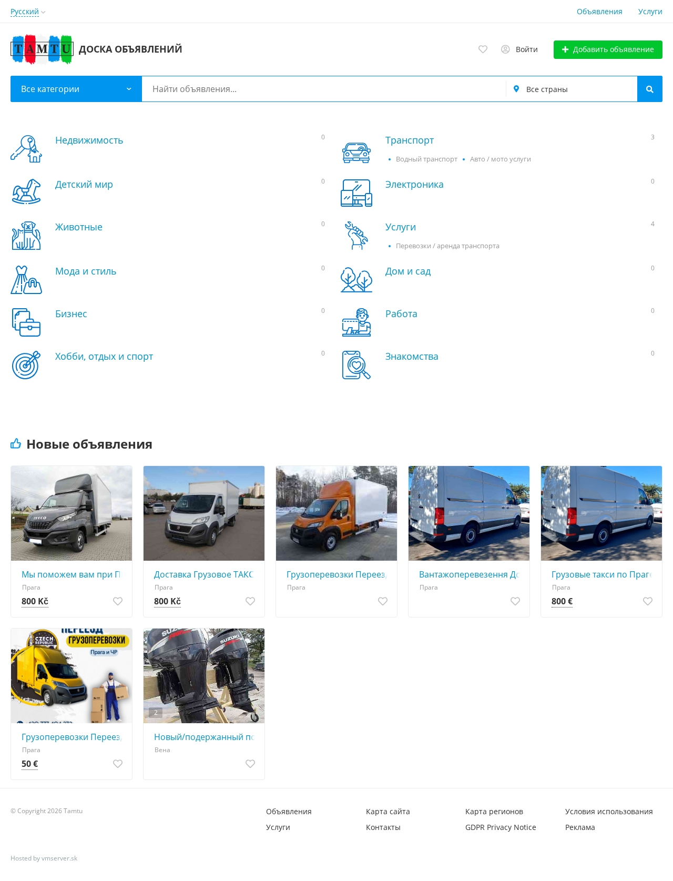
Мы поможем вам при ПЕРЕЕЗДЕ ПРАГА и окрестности (74, 574)
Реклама (580, 827)
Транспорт (409, 140)
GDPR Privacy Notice (500, 827)
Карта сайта (388, 811)
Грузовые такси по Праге (603, 574)
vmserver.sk (59, 858)
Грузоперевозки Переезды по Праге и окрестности (339, 574)
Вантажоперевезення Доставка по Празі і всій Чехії (471, 574)
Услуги (650, 11)
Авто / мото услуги (500, 159)
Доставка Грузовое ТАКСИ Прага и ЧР (206, 574)
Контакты (383, 827)
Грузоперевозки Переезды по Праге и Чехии (74, 737)
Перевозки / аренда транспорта (447, 245)
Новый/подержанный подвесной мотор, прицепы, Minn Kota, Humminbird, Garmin (206, 737)
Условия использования (609, 811)
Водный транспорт (426, 159)
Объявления (600, 11)
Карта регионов (494, 811)
